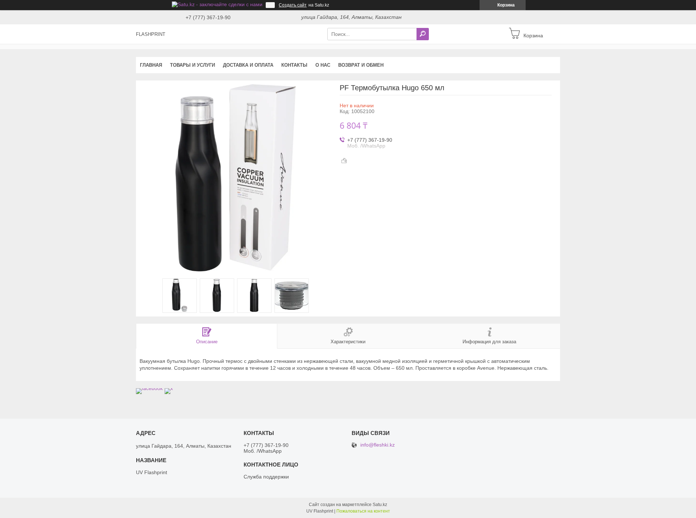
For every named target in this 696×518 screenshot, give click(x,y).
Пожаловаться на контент (363, 511)
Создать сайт (293, 5)
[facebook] (149, 388)
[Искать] (423, 34)
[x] (169, 388)
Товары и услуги (192, 65)
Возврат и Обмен (361, 65)
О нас (322, 65)
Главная (151, 65)
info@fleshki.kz (377, 445)
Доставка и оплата (248, 65)
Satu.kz (380, 504)
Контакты (294, 65)
